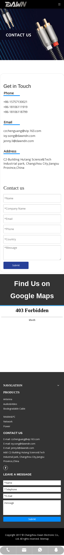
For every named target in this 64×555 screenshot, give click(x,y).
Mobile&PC (9, 416)
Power (6, 426)
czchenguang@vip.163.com (22, 131)
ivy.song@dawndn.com (19, 136)
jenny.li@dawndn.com (18, 141)
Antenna (7, 399)
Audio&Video (10, 404)
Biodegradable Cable (14, 408)
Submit (16, 265)
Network (7, 421)
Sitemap (44, 538)
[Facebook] (5, 467)
